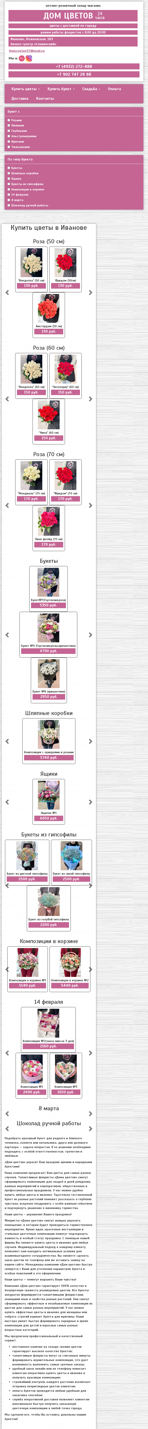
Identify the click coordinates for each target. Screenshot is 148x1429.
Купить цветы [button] (24, 88)
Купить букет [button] (60, 88)
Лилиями (17, 125)
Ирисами (17, 142)
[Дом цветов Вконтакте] (22, 58)
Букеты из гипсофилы (27, 184)
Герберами (19, 131)
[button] (7, 292)
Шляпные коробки (24, 173)
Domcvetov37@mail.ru (27, 51)
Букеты (16, 168)
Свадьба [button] (90, 88)
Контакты (45, 98)
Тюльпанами (20, 147)
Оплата (114, 88)
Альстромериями (23, 136)
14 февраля (19, 195)
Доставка (19, 98)
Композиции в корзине (27, 189)
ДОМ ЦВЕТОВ (68, 16)
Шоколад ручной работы (29, 205)
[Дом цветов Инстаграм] (29, 58)
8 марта (17, 200)
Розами (16, 120)
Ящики (16, 179)
